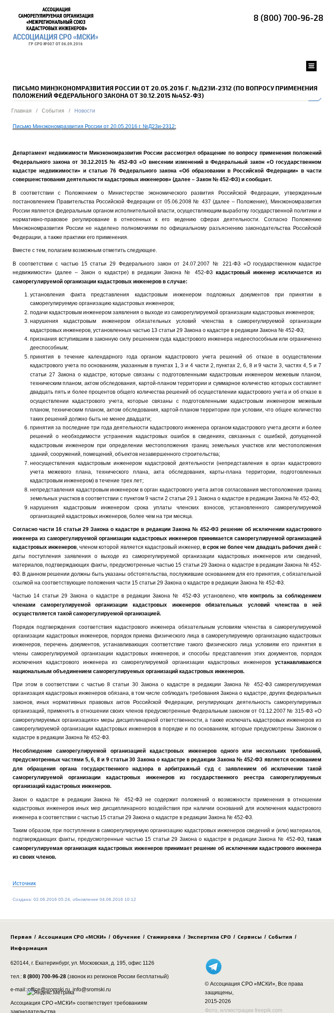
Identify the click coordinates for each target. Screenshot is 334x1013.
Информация (28, 948)
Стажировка (164, 936)
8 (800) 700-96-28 (289, 18)
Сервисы (249, 936)
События (53, 111)
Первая (21, 936)
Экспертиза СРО (209, 936)
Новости (84, 111)
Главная (21, 111)
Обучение (126, 936)
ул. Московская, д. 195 (98, 963)
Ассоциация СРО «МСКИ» (72, 936)
